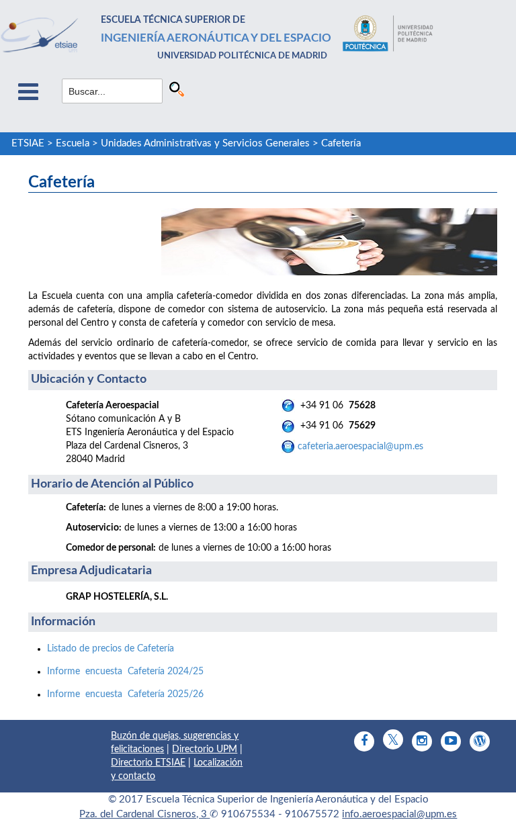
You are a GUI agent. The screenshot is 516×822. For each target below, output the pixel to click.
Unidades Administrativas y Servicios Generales (205, 143)
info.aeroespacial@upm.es (399, 814)
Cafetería (341, 143)
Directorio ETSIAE (148, 763)
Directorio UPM (204, 749)
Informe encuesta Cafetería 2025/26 (125, 694)
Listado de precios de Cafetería (110, 648)
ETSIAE (27, 143)
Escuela (72, 143)
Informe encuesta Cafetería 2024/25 (125, 671)
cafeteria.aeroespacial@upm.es (360, 446)
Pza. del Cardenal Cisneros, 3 (144, 814)
